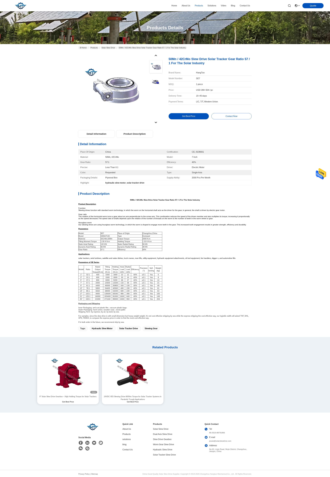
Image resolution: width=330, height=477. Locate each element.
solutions (212, 6)
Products (94, 48)
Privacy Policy (84, 474)
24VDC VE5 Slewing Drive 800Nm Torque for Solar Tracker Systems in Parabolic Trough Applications (132, 397)
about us (186, 6)
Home (174, 6)
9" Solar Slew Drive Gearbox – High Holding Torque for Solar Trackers (67, 396)
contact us (245, 6)
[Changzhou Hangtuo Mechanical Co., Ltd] (20, 6)
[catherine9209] (87, 448)
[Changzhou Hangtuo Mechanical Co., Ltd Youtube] (94, 442)
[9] (68, 374)
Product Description (134, 134)
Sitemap (94, 474)
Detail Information (96, 134)
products (199, 6)
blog (233, 6)
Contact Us (127, 450)
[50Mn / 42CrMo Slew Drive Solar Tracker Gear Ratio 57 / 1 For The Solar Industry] (112, 88)
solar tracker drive (128, 328)
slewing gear (151, 328)
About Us (126, 429)
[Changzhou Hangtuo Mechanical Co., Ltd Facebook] (80, 442)
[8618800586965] (100, 442)
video (223, 6)
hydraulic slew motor (102, 328)
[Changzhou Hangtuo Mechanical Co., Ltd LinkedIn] (87, 442)
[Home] (92, 430)
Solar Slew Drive (108, 48)
